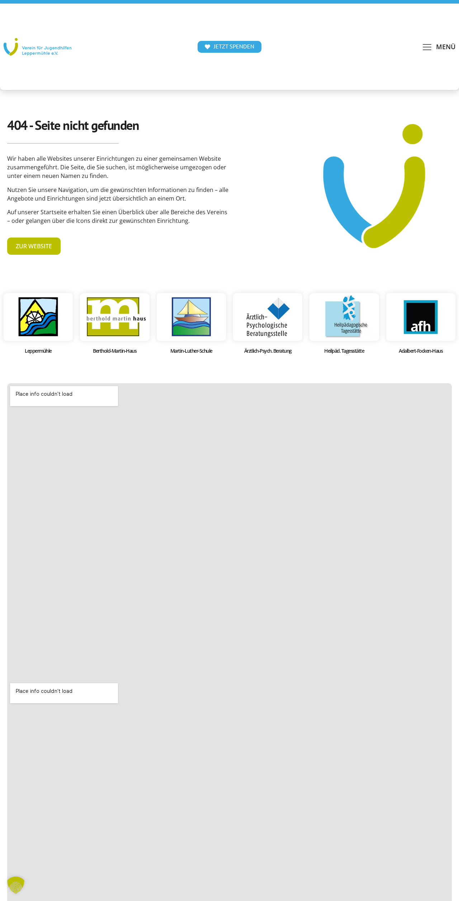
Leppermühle (38, 350)
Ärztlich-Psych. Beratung (268, 350)
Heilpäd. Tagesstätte (344, 350)
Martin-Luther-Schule (191, 350)
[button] (438, 47)
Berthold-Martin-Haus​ (114, 350)
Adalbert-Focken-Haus (421, 350)
